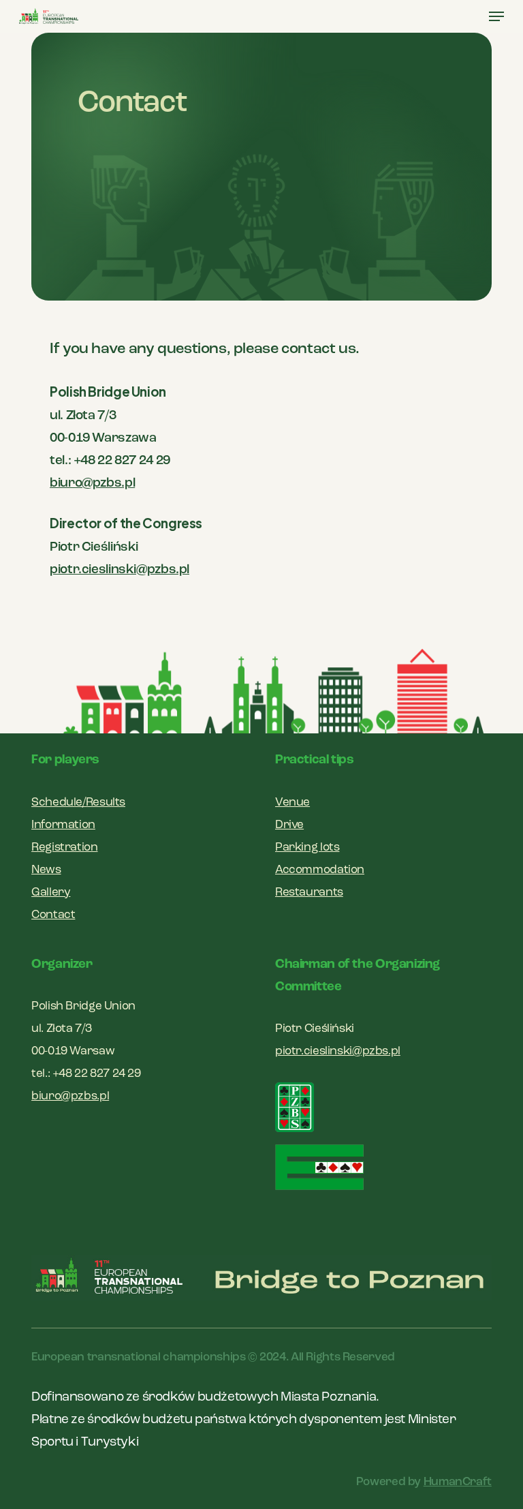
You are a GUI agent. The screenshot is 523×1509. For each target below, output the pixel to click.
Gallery (50, 892)
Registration (64, 847)
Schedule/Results (78, 802)
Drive (289, 825)
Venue (292, 802)
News (46, 870)
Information (63, 825)
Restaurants (309, 892)
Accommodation (319, 870)
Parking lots (307, 847)
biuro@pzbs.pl (92, 483)
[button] (496, 16)
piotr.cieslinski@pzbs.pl (119, 570)
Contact (53, 915)
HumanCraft (458, 1482)
